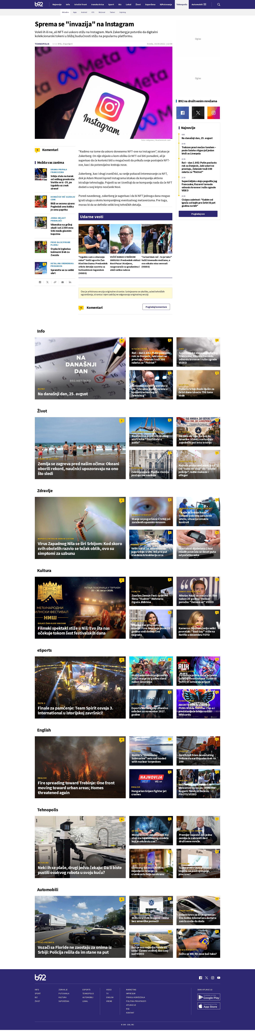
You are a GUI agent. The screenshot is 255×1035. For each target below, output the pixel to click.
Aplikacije (131, 1005)
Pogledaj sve (198, 213)
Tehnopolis (42, 43)
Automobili (87, 997)
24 (44, 243)
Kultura (62, 997)
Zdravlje (63, 989)
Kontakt (130, 1012)
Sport (38, 993)
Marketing (131, 989)
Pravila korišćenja (135, 997)
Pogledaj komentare (156, 306)
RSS (127, 1009)
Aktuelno (184, 432)
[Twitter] (198, 112)
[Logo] (39, 4)
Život (37, 1001)
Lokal (85, 1001)
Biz (36, 997)
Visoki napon (186, 910)
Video (109, 989)
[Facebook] (182, 112)
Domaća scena (186, 671)
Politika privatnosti (136, 1001)
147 (44, 170)
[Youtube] (218, 977)
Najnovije (57, 4)
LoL (133, 671)
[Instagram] (213, 112)
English (42, 778)
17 (44, 219)
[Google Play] (208, 997)
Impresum (130, 993)
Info (37, 989)
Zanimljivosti (139, 943)
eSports (86, 989)
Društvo (183, 385)
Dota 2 (41, 703)
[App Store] (208, 1006)
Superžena (64, 1001)
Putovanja (64, 993)
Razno (41, 389)
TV (107, 993)
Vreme (109, 1001)
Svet (181, 349)
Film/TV (136, 591)
